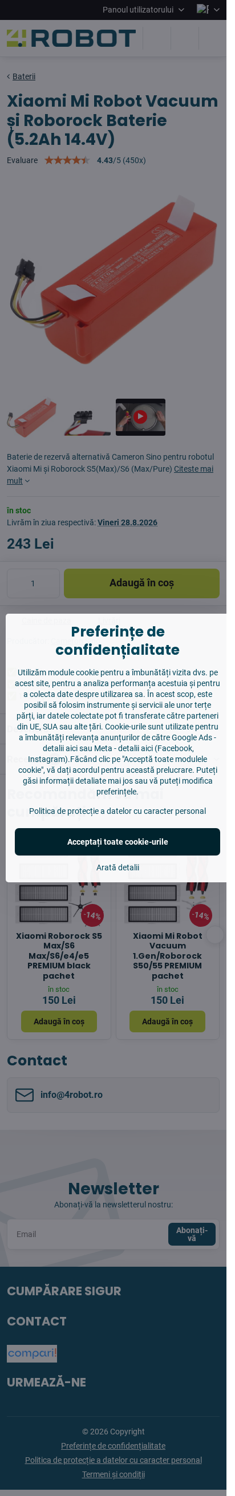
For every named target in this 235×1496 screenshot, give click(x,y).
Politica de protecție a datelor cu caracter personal (117, 811)
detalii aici (60, 748)
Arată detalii (117, 867)
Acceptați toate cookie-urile (117, 841)
